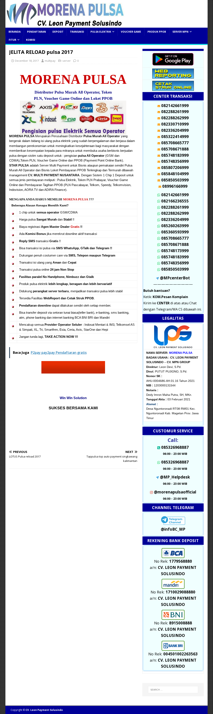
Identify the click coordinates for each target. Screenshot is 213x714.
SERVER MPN (180, 31)
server (66, 61)
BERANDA (15, 31)
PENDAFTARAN (36, 31)
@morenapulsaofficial (175, 491)
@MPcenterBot (175, 277)
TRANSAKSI (77, 31)
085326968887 (175, 462)
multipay (50, 61)
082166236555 (175, 200)
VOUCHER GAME (131, 31)
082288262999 (175, 213)
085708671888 (175, 244)
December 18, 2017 (27, 61)
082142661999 (175, 194)
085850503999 (175, 269)
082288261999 (175, 207)
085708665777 (175, 238)
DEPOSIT (57, 31)
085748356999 (175, 262)
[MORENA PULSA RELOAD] (65, 25)
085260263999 (175, 225)
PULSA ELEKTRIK (100, 31)
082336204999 (175, 219)
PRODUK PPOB (156, 31)
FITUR (12, 40)
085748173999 (175, 250)
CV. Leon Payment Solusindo (44, 710)
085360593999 (175, 231)
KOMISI (30, 40)
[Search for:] (173, 689)
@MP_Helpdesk (175, 477)
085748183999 (175, 256)
